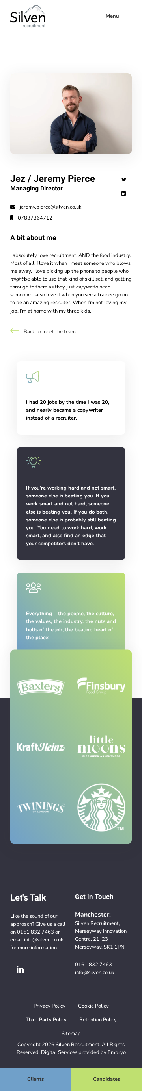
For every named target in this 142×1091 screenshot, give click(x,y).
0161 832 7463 (35, 931)
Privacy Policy (49, 1005)
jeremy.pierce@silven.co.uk (50, 207)
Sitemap (71, 1033)
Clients (35, 1079)
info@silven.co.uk (44, 939)
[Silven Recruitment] (27, 16)
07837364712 (34, 218)
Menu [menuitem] (112, 16)
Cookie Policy (93, 1005)
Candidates (106, 1079)
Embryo (117, 1052)
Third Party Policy (46, 1019)
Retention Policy (98, 1019)
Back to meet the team (49, 331)
